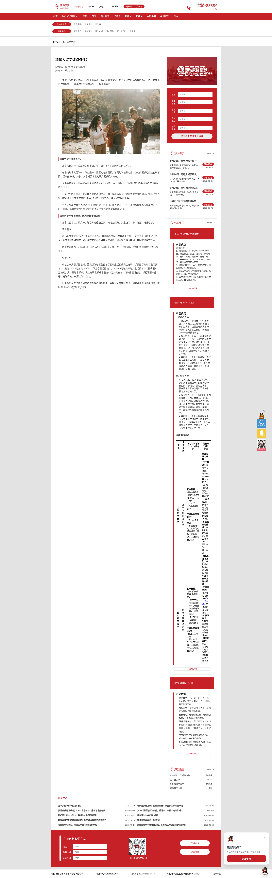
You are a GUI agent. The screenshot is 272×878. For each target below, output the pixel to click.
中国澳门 (164, 16)
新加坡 (128, 16)
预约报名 (208, 164)
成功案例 (110, 31)
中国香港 (151, 16)
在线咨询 (195, 843)
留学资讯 (78, 31)
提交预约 (195, 851)
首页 (55, 16)
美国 (85, 16)
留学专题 (121, 31)
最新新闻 (71, 41)
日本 (176, 16)
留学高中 (78, 24)
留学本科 (88, 24)
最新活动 (88, 31)
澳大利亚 (105, 16)
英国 (94, 16)
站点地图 (217, 873)
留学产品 (99, 31)
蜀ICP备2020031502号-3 (143, 873)
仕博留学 (131, 31)
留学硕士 (99, 24)
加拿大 (117, 16)
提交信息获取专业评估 (192, 136)
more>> (210, 153)
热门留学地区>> (70, 16)
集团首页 (79, 6)
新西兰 (139, 16)
